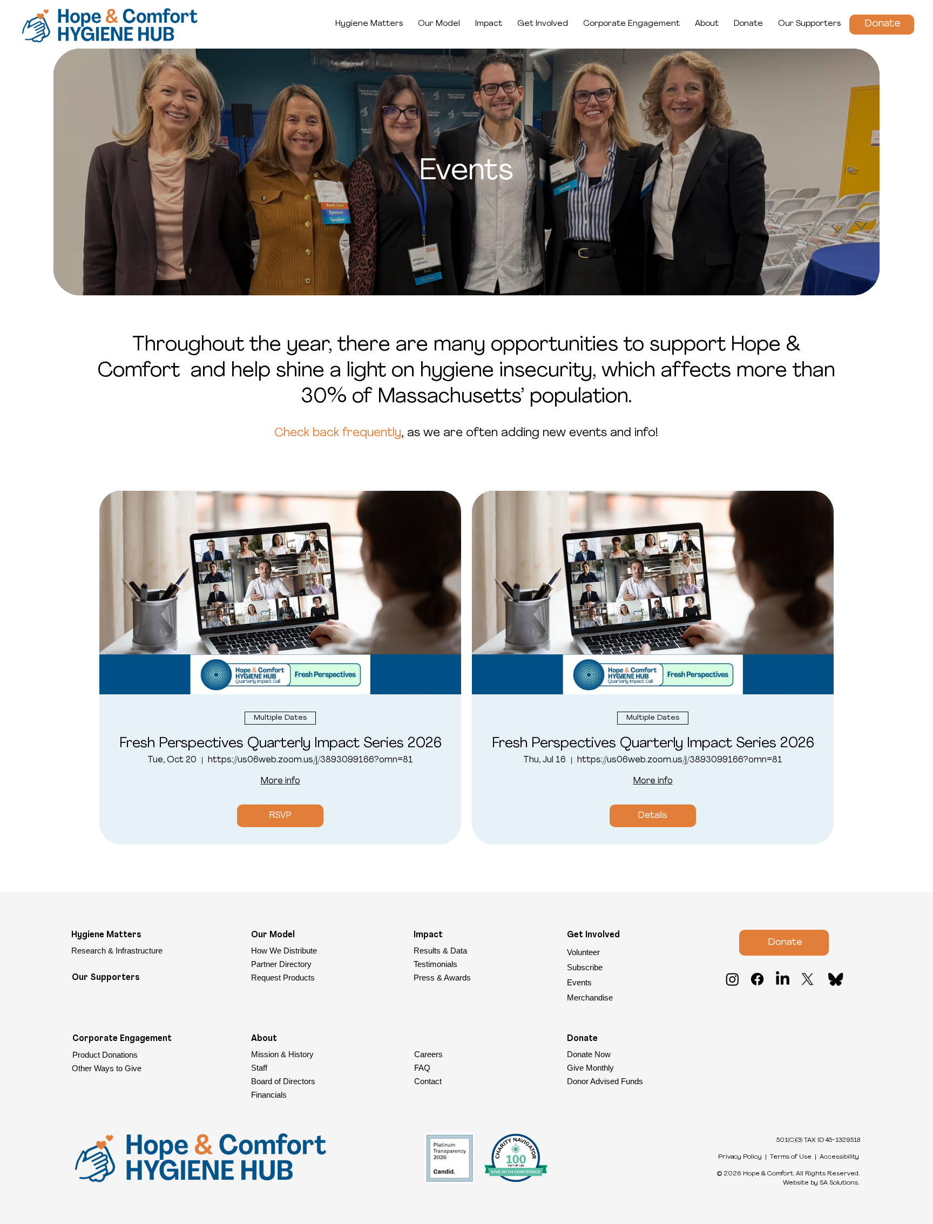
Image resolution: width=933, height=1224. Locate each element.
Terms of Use (791, 1157)
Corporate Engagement (122, 1038)
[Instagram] (732, 979)
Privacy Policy (740, 1157)
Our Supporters (106, 977)
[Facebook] (757, 979)
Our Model (273, 935)
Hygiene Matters (106, 935)
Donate (582, 1038)
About (264, 1038)
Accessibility (839, 1157)
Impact (428, 935)
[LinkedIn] (782, 979)
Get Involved (593, 935)
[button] (631, 967)
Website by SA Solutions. (821, 1183)
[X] (807, 979)
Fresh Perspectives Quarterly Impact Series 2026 (280, 743)
